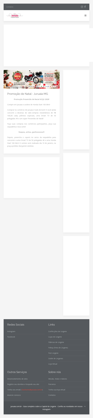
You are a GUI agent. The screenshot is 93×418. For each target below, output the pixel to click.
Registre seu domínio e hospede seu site (23, 384)
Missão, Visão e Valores (57, 379)
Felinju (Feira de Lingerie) (58, 347)
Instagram (11, 331)
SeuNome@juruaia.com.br (32, 390)
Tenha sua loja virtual (56, 390)
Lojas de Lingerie (55, 337)
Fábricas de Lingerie (56, 342)
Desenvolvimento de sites (17, 379)
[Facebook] (85, 7)
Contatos (9, 7)
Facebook (11, 337)
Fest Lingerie (53, 353)
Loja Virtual (52, 364)
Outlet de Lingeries (55, 358)
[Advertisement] (50, 45)
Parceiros (52, 384)
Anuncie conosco (14, 395)
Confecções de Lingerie (57, 331)
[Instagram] (82, 7)
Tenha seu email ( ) (25, 390)
